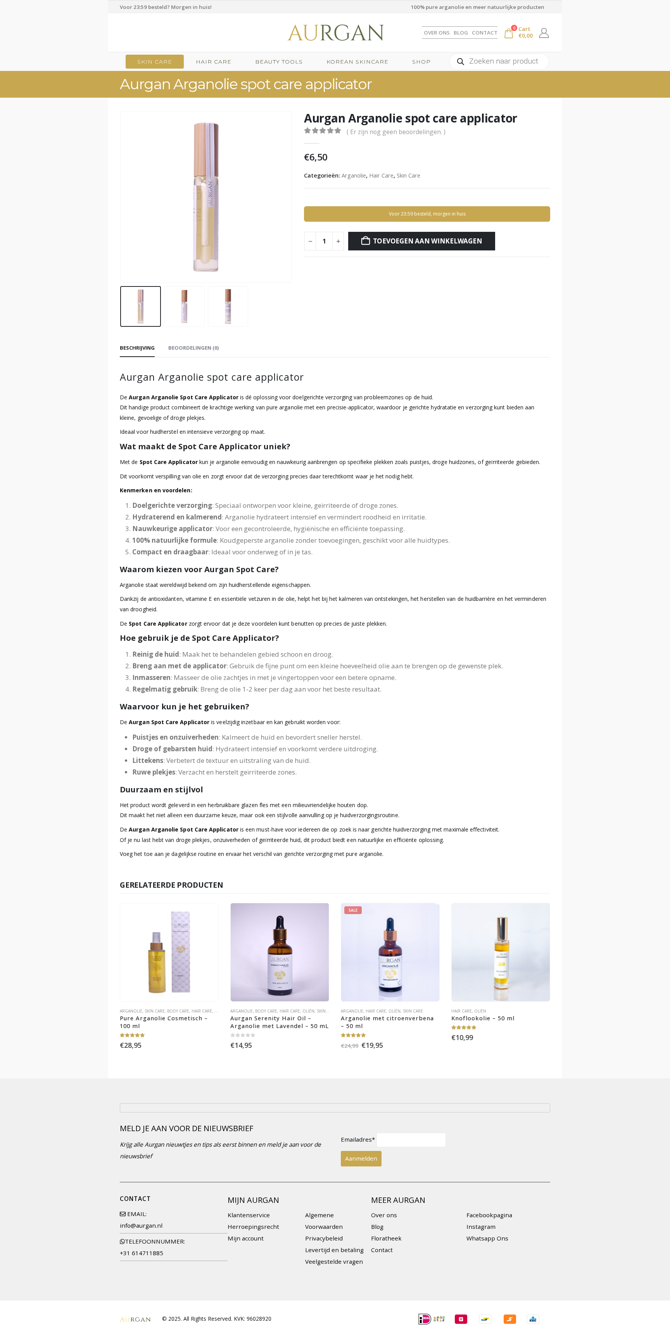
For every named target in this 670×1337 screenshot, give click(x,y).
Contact (484, 32)
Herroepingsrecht (253, 1226)
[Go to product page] (169, 952)
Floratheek (386, 1238)
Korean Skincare (357, 61)
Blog (461, 32)
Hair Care (213, 61)
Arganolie (354, 175)
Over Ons (437, 32)
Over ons (384, 1215)
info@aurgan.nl (141, 1225)
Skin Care (154, 61)
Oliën (308, 1011)
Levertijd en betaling (334, 1250)
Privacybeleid (324, 1238)
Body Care (178, 1011)
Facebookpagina (489, 1215)
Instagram (481, 1226)
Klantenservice (249, 1215)
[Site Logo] (335, 32)
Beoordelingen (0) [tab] (193, 347)
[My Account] (544, 32)
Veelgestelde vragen (334, 1261)
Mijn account (246, 1238)
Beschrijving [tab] (137, 347)
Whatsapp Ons (487, 1238)
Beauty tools (279, 61)
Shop (421, 61)
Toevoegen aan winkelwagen (427, 240)
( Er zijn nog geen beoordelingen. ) (396, 132)
